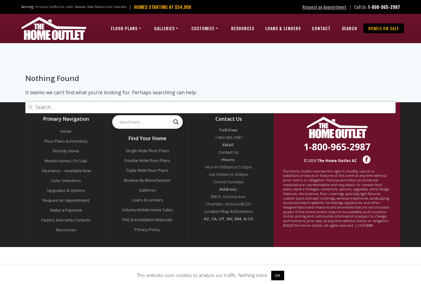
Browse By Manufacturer (147, 180)
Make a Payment (66, 210)
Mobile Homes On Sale (66, 161)
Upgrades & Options (66, 190)
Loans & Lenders (283, 28)
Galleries (164, 28)
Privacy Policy (147, 229)
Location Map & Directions (228, 211)
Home (66, 131)
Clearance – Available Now (66, 170)
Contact (321, 28)
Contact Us (229, 152)
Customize (203, 28)
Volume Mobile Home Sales (147, 210)
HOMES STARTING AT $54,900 (162, 6)
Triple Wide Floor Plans (147, 170)
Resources (242, 28)
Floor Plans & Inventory (66, 141)
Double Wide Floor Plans (147, 160)
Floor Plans (124, 28)
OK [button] (277, 275)
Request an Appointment (324, 6)
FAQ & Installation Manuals (147, 219)
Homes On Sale (383, 28)
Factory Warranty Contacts (66, 220)
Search (349, 28)
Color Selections (66, 180)
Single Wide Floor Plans (147, 150)
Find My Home (66, 151)
